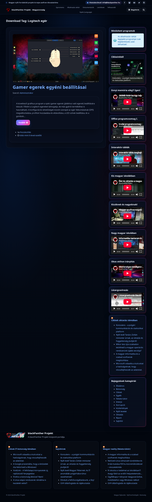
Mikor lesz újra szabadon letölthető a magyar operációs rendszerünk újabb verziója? (129, 347)
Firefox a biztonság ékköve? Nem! (28, 476)
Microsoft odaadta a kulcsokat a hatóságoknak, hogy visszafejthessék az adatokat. (129, 366)
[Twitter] (139, 3)
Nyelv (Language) (86, 12)
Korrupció (120, 405)
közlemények (122, 408)
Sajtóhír (119, 421)
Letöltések (100, 7)
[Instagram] (144, 3)
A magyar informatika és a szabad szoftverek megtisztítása (128, 357)
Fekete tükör (121, 398)
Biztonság (120, 389)
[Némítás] (137, 109)
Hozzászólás (25, 132)
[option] (114, 71)
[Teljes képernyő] (141, 109)
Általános (120, 386)
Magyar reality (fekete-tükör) (116, 449)
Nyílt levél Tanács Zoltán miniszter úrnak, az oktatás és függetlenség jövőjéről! (129, 337)
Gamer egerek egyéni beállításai (49, 87)
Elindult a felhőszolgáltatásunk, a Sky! (77, 480)
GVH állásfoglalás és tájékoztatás (75, 483)
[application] (127, 102)
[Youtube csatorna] (134, 3)
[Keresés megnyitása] (144, 10)
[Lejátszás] (114, 109)
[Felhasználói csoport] (129, 3)
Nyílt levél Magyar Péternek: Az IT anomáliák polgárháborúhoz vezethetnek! (75, 473)
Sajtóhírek (61, 449)
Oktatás (119, 414)
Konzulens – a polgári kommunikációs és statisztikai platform (114, 79)
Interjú (119, 402)
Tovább (21, 122)
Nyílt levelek (121, 411)
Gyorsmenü (60, 7)
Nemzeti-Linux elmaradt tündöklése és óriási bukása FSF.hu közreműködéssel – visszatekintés (125, 463)
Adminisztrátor (26, 93)
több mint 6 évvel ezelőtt (31, 135)
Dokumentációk (88, 7)
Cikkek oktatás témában (124, 320)
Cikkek (119, 392)
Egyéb (118, 395)
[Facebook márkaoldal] (124, 3)
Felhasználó (112, 7)
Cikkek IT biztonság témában (22, 449)
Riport (119, 418)
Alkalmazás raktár (73, 7)
